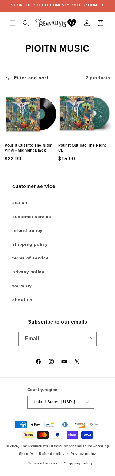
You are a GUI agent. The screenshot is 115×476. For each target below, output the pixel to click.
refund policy (27, 230)
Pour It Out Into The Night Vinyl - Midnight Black (29, 147)
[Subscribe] (89, 339)
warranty (22, 285)
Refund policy (51, 453)
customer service (31, 216)
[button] (12, 23)
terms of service (30, 257)
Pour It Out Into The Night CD (82, 147)
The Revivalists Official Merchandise (53, 446)
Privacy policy (83, 453)
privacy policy (28, 271)
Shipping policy (78, 463)
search (20, 202)
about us (22, 299)
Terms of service (43, 463)
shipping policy (30, 244)
